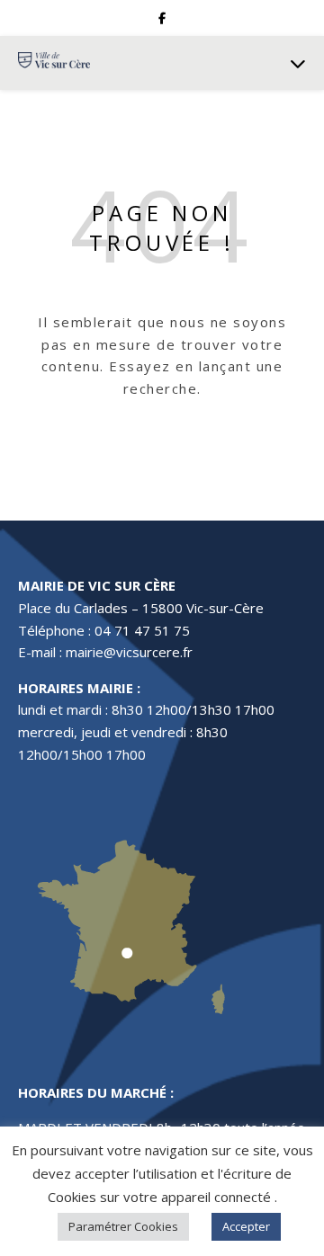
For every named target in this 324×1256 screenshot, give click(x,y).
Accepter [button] (246, 1226)
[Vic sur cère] (54, 62)
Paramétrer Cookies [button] (123, 1226)
